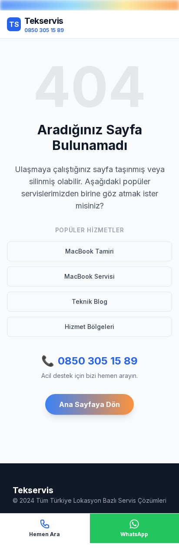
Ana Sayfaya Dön (89, 404)
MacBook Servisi (89, 276)
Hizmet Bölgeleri (89, 326)
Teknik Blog (89, 301)
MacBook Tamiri (89, 251)
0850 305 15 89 (89, 361)
